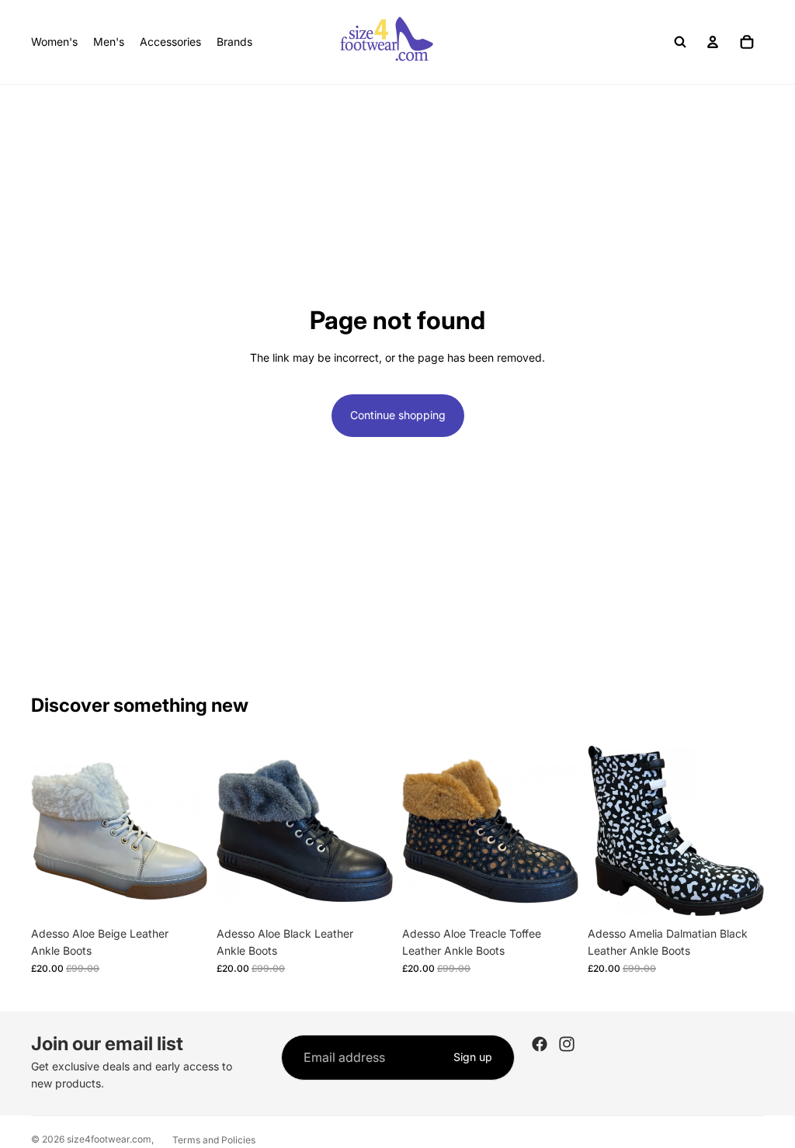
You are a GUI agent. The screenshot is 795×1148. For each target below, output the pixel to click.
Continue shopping (398, 414)
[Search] (680, 42)
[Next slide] (190, 830)
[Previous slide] (48, 830)
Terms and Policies (213, 1140)
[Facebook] (539, 1044)
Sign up (472, 1056)
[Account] (713, 42)
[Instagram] (566, 1044)
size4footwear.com (109, 1139)
